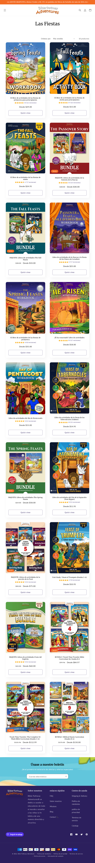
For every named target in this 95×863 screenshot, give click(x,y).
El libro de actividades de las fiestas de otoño (25, 178)
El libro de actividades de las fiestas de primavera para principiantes (25, 99)
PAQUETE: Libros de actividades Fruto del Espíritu (25, 658)
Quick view (25, 113)
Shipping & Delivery (79, 796)
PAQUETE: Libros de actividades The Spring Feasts (25, 498)
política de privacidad (76, 810)
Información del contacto (55, 856)
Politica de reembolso (76, 802)
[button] (4, 10)
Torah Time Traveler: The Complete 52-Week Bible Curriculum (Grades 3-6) (25, 738)
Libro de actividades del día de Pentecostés (25, 418)
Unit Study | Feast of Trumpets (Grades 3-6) (69, 577)
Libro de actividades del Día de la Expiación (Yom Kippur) (69, 498)
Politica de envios (39, 856)
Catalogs (75, 826)
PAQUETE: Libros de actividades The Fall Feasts (25, 259)
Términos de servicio (76, 819)
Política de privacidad (60, 854)
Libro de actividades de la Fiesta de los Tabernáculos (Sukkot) (69, 419)
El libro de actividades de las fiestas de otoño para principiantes (69, 99)
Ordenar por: (46, 39)
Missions (53, 806)
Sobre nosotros (56, 801)
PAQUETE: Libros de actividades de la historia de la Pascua (69, 179)
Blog (51, 812)
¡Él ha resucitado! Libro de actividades (69, 338)
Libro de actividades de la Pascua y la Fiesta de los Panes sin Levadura (69, 258)
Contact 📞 (54, 817)
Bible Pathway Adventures (26, 854)
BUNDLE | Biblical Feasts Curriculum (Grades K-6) (69, 738)
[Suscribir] (65, 776)
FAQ (51, 796)
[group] (25, 103)
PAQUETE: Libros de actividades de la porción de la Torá (25, 578)
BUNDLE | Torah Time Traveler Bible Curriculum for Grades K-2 (69, 658)
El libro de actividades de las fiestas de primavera (25, 339)
